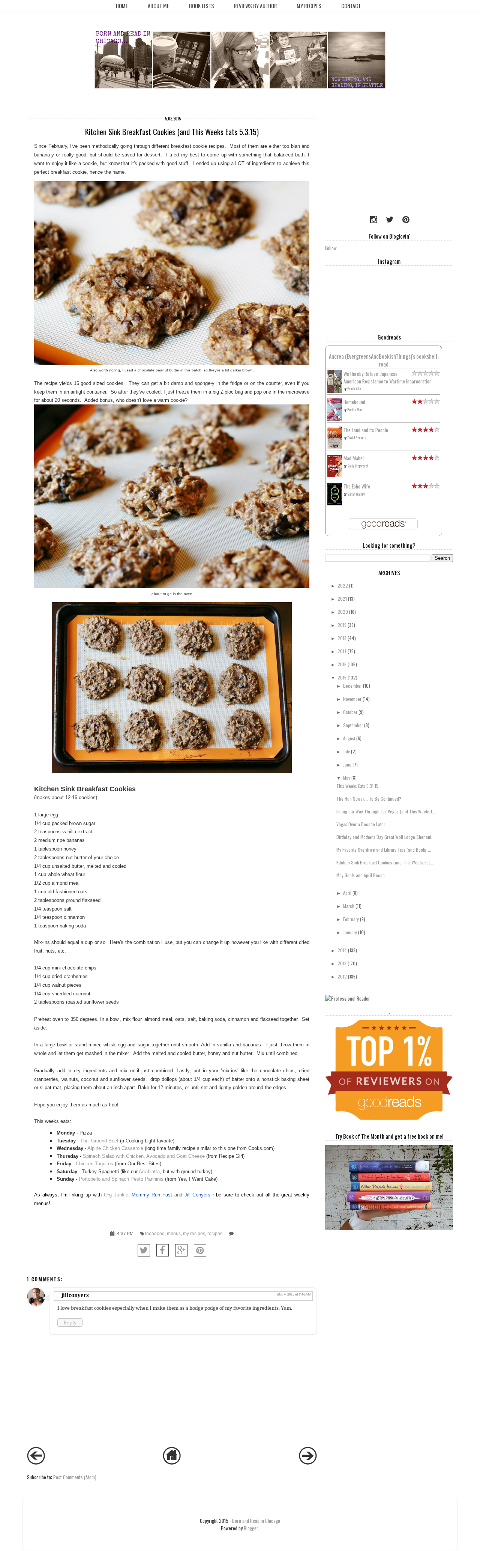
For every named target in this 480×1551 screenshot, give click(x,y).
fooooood (155, 1233)
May (346, 777)
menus (174, 1233)
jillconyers (75, 1295)
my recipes (194, 1233)
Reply (69, 1322)
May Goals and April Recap (360, 875)
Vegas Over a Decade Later (360, 824)
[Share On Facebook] (162, 1250)
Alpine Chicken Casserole (115, 1148)
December (352, 685)
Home (122, 6)
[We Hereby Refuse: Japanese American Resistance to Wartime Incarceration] (334, 391)
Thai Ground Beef (99, 1141)
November (352, 699)
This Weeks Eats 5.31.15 (357, 786)
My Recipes (309, 6)
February (351, 919)
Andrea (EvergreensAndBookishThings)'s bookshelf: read (384, 360)
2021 (342, 598)
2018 (342, 638)
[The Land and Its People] (334, 446)
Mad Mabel (354, 458)
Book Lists (201, 6)
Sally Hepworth (357, 466)
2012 (342, 976)
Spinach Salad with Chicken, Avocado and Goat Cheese (144, 1156)
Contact (351, 6)
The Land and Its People (366, 430)
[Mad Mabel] (334, 475)
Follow (331, 248)
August (349, 738)
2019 (342, 625)
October (350, 712)
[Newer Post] (36, 1462)
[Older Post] (308, 1462)
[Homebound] (334, 419)
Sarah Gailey (356, 494)
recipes (214, 1233)
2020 (343, 612)
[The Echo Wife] (334, 503)
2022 (343, 585)
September (353, 725)
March (348, 906)
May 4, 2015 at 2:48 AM (293, 1294)
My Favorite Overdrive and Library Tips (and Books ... (383, 849)
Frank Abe (354, 388)
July (346, 751)
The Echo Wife (357, 486)
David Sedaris (356, 437)
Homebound (354, 402)
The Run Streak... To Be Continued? (368, 798)
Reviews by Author (255, 6)
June (347, 764)
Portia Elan (354, 409)
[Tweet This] (143, 1250)
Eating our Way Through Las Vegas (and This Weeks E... (386, 811)
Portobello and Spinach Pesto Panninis (121, 1179)
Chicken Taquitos (94, 1163)
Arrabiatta (149, 1171)
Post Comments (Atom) (74, 1477)
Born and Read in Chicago (256, 1520)
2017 (342, 651)
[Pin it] (200, 1250)
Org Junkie (116, 1195)
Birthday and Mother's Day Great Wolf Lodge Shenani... (385, 837)
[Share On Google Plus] (181, 1250)
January (350, 932)
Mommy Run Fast (152, 1195)
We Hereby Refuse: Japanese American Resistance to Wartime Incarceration (388, 377)
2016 (342, 664)
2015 (342, 677)
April (347, 893)
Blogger (251, 1528)
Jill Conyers (197, 1195)
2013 (342, 963)
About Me (158, 6)
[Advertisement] (372, 159)
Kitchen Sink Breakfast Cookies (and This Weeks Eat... (384, 862)
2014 (342, 950)
